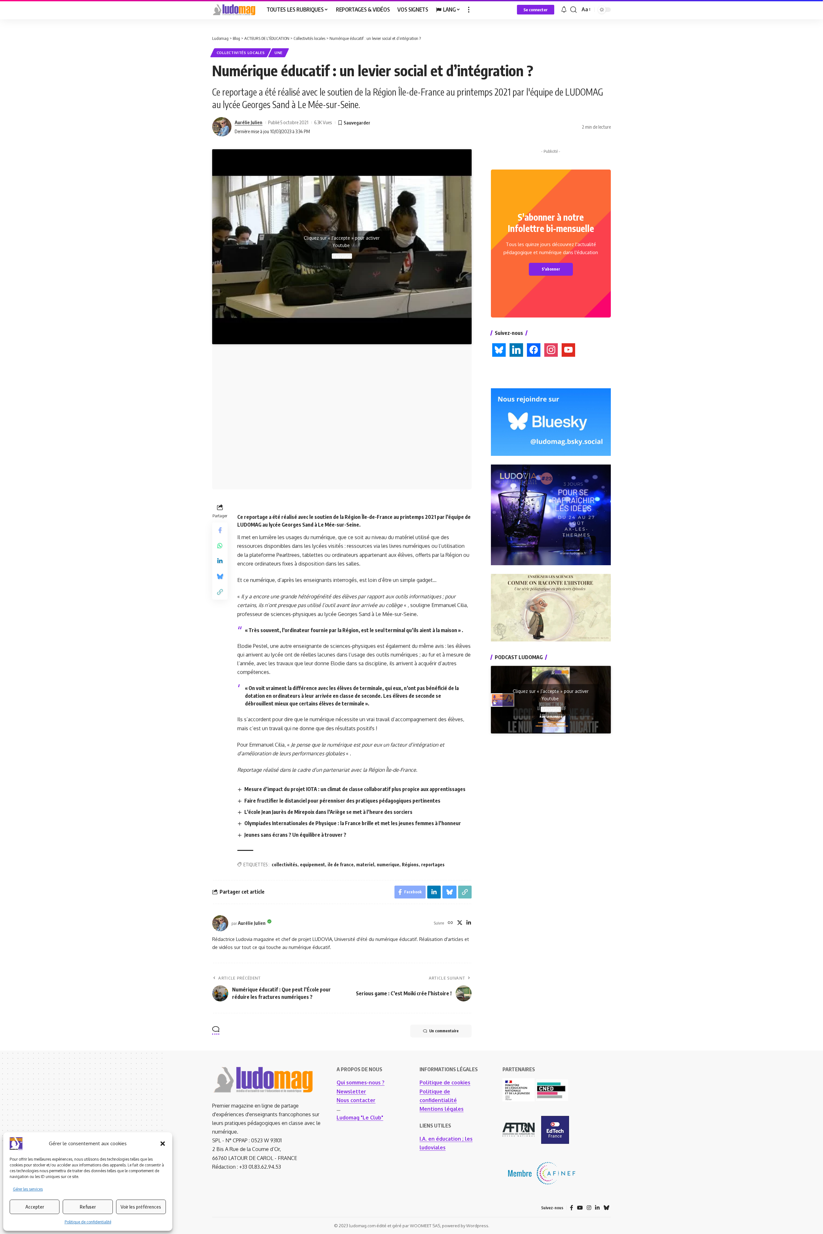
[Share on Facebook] (220, 530)
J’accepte (342, 256)
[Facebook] (571, 1207)
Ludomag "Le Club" (360, 1117)
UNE (279, 52)
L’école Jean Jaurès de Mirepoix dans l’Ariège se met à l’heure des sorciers (328, 812)
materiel (365, 864)
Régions (410, 864)
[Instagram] (589, 1207)
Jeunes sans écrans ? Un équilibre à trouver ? (295, 835)
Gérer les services (28, 1189)
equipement (312, 864)
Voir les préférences (141, 1207)
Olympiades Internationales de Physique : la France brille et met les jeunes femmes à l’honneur (352, 823)
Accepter (34, 1207)
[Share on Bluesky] (220, 576)
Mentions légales (442, 1109)
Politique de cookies (445, 1082)
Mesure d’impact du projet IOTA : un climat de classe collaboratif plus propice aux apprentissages (355, 789)
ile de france (341, 864)
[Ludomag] (234, 9)
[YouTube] (579, 1207)
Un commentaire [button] (444, 1030)
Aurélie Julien (248, 122)
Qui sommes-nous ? (360, 1082)
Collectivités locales (241, 52)
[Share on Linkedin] (220, 561)
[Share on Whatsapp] (220, 545)
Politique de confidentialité (88, 1222)
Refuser (88, 1207)
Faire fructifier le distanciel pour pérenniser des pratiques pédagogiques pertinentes (342, 800)
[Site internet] (450, 923)
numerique (388, 864)
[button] (162, 1143)
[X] (460, 923)
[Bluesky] (606, 1207)
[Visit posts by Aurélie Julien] (221, 126)
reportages (433, 864)
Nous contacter (356, 1100)
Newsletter (351, 1091)
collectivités (284, 864)
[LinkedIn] (469, 923)
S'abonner (551, 269)
